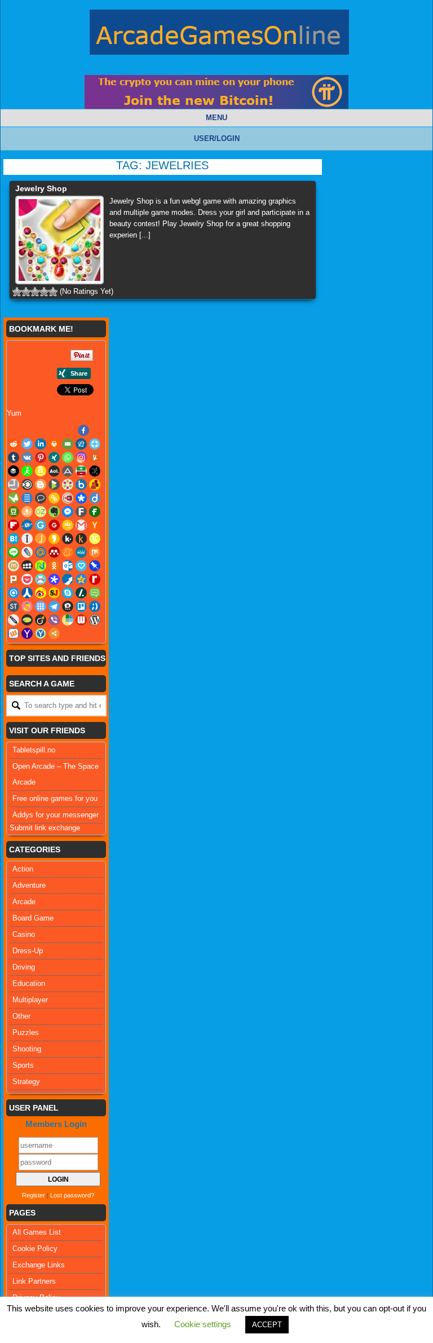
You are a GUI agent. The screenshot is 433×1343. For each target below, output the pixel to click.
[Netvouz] (40, 565)
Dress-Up (27, 950)
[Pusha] (67, 579)
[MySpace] (27, 565)
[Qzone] (81, 579)
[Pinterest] (40, 457)
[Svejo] (27, 606)
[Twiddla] (13, 620)
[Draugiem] (27, 511)
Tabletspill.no (33, 750)
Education (28, 983)
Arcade (24, 901)
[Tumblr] (13, 457)
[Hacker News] (94, 525)
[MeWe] (81, 552)
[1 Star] (16, 291)
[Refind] (13, 592)
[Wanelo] (67, 620)
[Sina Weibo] (40, 592)
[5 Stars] (53, 291)
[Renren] (27, 592)
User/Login (217, 138)
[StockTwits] (13, 606)
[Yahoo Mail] (27, 633)
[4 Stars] (43, 291)
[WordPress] (94, 620)
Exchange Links (38, 1265)
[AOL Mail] (54, 471)
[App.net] (67, 471)
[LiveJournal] (27, 552)
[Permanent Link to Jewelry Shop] (59, 240)
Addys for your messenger (55, 815)
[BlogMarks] (54, 484)
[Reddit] (13, 444)
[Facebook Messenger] (67, 511)
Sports (23, 1065)
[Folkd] (27, 525)
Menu (216, 117)
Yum (14, 413)
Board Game (33, 918)
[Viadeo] (40, 620)
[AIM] (27, 471)
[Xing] (54, 457)
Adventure (29, 885)
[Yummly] (94, 457)
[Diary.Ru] (67, 498)
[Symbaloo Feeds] (40, 606)
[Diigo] (94, 498)
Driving (23, 967)
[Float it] (94, 444)
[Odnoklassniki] (54, 565)
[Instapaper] (27, 538)
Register (33, 1195)
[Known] (94, 538)
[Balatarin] (81, 471)
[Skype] (67, 592)
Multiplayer (30, 1000)
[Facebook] (83, 430)
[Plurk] (13, 579)
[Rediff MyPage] (94, 579)
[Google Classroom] (67, 525)
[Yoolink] (40, 633)
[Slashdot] (81, 592)
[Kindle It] (81, 538)
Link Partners (34, 1281)
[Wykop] (13, 633)
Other (21, 1016)
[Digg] (81, 444)
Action (22, 869)
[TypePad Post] (27, 620)
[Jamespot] (40, 538)
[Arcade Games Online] (219, 35)
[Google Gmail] (81, 525)
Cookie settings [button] (202, 1324)
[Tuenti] (94, 606)
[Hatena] (13, 538)
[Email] (67, 444)
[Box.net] (81, 484)
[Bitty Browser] (13, 484)
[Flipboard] (13, 525)
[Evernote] (54, 511)
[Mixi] (13, 565)
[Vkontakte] (27, 457)
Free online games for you (55, 798)
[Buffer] (13, 471)
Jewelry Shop (41, 188)
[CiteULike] (27, 498)
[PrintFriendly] (40, 579)
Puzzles (25, 1032)
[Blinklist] (27, 484)
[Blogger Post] (40, 484)
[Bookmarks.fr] (67, 484)
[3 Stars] (34, 291)
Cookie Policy (35, 1248)
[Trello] (81, 606)
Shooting (26, 1049)
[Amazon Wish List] (40, 471)
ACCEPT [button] (267, 1324)
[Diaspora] (81, 498)
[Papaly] (81, 565)
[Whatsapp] (67, 457)
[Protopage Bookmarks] (54, 579)
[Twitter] (27, 444)
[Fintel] (94, 511)
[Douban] (13, 511)
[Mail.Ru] (40, 552)
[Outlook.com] (67, 565)
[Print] (54, 444)
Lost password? (72, 1195)
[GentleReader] (40, 525)
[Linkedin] (40, 444)
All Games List (36, 1232)
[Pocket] (27, 579)
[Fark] (81, 511)
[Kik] (67, 538)
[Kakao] (54, 538)
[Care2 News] (13, 498)
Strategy (26, 1081)
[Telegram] (54, 606)
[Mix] (94, 552)
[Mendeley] (54, 552)
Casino (23, 934)
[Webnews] (81, 620)
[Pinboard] (94, 565)
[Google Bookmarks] (54, 525)
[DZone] (40, 511)
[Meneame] (67, 552)
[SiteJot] (54, 592)
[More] (54, 633)
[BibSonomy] (94, 471)
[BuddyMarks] (94, 484)
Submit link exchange (45, 828)
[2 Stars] (25, 291)
